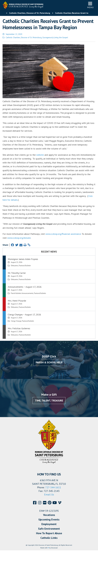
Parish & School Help (49, 362)
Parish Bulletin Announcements (22, 293)
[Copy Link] (29, 245)
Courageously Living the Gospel (55, 37)
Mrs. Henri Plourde (17, 300)
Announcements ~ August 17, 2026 (24, 286)
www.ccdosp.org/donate (19, 237)
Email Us (49, 494)
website (40, 154)
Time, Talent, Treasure (49, 400)
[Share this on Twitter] (16, 245)
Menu (90, 7)
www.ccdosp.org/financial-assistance (63, 233)
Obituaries (14, 265)
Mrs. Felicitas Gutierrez (19, 328)
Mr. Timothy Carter (17, 272)
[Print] (25, 245)
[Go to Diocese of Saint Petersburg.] (4, 13)
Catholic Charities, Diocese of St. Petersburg (24, 37)
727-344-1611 (53, 487)
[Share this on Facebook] (12, 245)
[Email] (20, 245)
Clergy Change (16, 321)
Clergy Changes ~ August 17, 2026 (24, 314)
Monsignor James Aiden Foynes (23, 259)
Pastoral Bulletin (25, 265)
